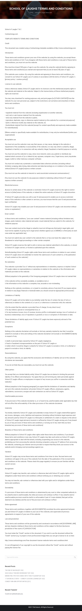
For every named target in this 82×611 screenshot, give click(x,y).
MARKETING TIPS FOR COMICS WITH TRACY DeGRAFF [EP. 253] (25, 576)
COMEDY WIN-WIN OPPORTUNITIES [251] (18, 581)
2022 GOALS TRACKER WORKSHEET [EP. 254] (19, 573)
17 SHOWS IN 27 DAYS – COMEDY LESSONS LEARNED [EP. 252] (25, 578)
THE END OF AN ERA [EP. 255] (14, 570)
